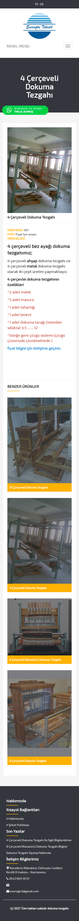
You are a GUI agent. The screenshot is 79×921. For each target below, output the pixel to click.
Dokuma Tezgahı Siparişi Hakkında (28, 853)
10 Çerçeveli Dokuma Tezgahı (28, 487)
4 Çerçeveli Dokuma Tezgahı (28, 588)
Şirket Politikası (18, 825)
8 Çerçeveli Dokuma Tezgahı (28, 760)
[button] (12, 170)
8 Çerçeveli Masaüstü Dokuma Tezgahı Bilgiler (37, 846)
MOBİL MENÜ (18, 46)
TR (36, 4)
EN (41, 4)
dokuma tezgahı (58, 908)
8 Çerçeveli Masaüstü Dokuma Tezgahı (35, 659)
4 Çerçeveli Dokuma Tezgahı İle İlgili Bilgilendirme (38, 840)
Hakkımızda (16, 818)
